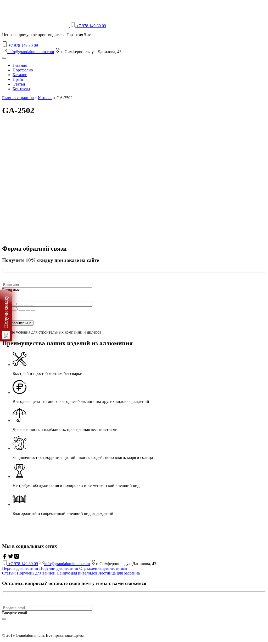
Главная (20, 65)
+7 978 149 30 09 (90, 26)
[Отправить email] (4, 619)
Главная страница (18, 97)
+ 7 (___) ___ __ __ (18, 309)
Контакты (21, 89)
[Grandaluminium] (36, 26)
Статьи (19, 84)
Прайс (18, 79)
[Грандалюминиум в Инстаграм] (16, 557)
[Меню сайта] (4, 58)
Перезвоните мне (17, 323)
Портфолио (23, 70)
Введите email (14, 613)
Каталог (20, 74)
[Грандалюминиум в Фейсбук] (5, 557)
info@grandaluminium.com (30, 51)
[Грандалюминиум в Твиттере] (11, 557)
